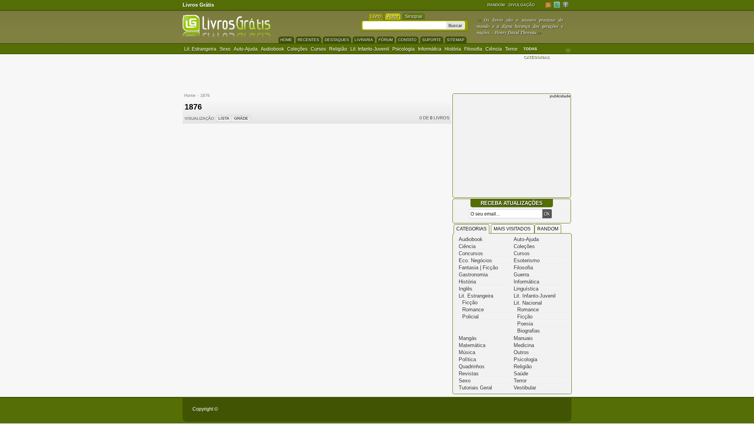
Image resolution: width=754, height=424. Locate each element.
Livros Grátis (198, 5)
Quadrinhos (472, 366)
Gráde (241, 118)
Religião (338, 49)
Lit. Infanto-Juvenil (369, 49)
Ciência (493, 49)
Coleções (297, 49)
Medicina (524, 345)
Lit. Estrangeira (200, 49)
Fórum (386, 40)
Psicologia (403, 49)
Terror (511, 49)
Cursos (318, 49)
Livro (375, 16)
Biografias (528, 331)
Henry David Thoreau (515, 32)
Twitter (557, 4)
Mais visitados (513, 229)
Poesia (525, 324)
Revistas (469, 373)
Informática (429, 49)
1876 (205, 95)
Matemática (472, 345)
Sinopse (414, 16)
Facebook (565, 4)
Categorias (471, 229)
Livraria (364, 40)
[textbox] (404, 25)
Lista (223, 118)
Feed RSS (548, 4)
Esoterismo (527, 260)
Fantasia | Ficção (478, 267)
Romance (473, 310)
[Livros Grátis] (227, 36)
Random (496, 5)
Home (286, 40)
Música (467, 352)
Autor (393, 16)
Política (467, 359)
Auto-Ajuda (526, 239)
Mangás (468, 338)
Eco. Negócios (475, 260)
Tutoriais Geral (475, 388)
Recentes (308, 40)
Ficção (470, 302)
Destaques (337, 40)
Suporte (431, 40)
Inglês (465, 289)
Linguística (526, 289)
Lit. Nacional (528, 303)
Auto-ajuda (246, 49)
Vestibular (525, 388)
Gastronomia (473, 275)
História (453, 49)
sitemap (456, 40)
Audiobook (272, 49)
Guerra (521, 275)
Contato (407, 40)
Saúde (521, 373)
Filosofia (473, 49)
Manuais (523, 338)
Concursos (471, 253)
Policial (470, 317)
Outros (521, 352)
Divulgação (522, 5)
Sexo (225, 49)
